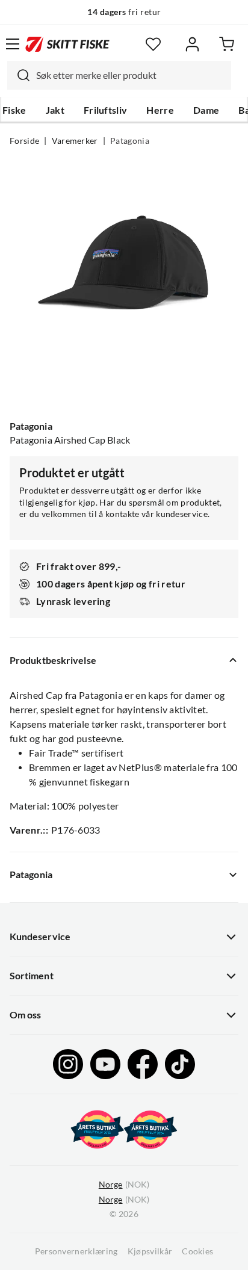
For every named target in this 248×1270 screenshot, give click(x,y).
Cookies (197, 1251)
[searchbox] (130, 75)
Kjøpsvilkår (150, 1251)
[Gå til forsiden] (67, 44)
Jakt (55, 110)
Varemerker (75, 141)
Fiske (14, 110)
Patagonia (129, 141)
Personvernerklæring (76, 1251)
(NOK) (124, 1184)
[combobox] (119, 75)
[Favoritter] (153, 44)
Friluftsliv (106, 110)
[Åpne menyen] (12, 44)
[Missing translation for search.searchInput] (18, 75)
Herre (160, 110)
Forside (24, 141)
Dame (206, 110)
